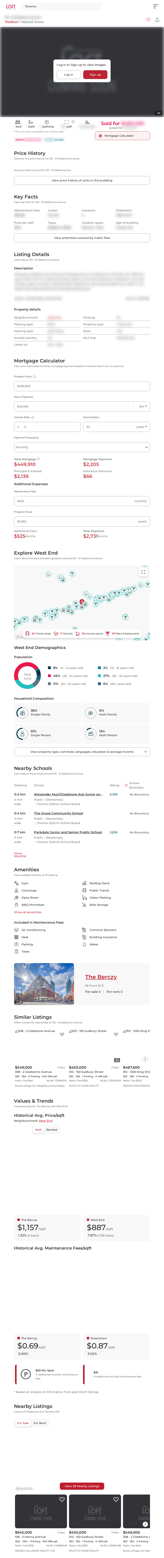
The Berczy (11, 21)
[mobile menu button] (158, 6)
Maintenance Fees (25, 491)
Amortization (91, 417)
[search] (62, 6)
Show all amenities (27, 912)
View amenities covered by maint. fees (82, 238)
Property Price (24, 376)
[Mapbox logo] (24, 1488)
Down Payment (23, 396)
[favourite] (148, 19)
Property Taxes (23, 511)
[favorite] (62, 1035)
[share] (157, 19)
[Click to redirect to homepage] (10, 6)
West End (27, 21)
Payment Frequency (26, 437)
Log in (68, 74)
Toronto (39, 21)
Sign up (95, 74)
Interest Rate (23, 417)
